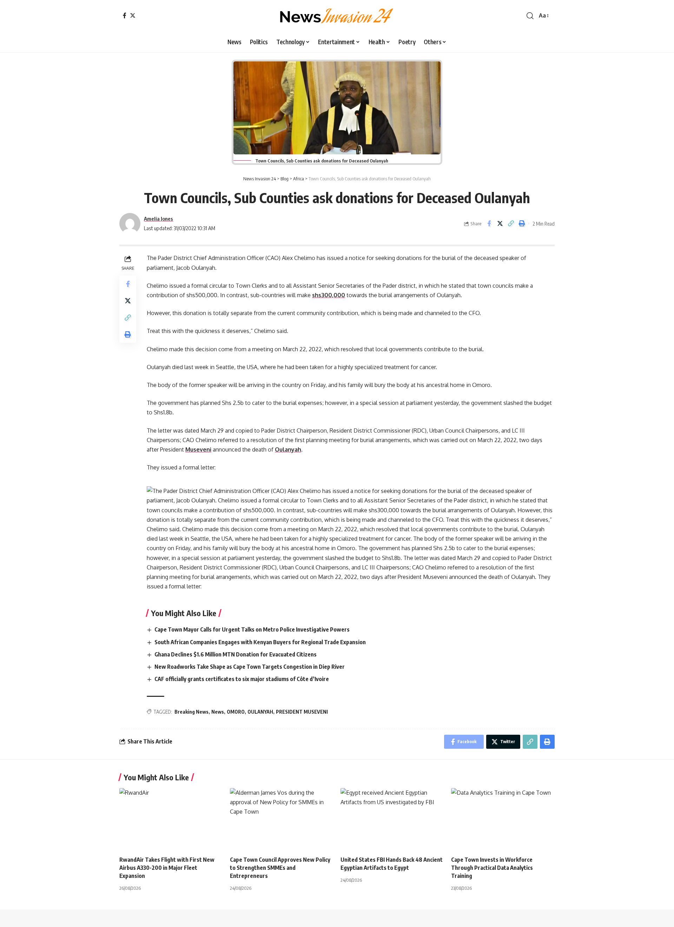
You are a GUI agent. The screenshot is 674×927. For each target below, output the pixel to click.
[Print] (522, 223)
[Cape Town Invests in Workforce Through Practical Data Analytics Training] (503, 819)
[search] (530, 16)
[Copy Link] (511, 223)
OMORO (236, 712)
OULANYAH (260, 712)
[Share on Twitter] (500, 223)
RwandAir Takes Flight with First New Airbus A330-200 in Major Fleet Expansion (166, 867)
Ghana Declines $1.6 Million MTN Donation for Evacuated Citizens (236, 654)
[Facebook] (124, 15)
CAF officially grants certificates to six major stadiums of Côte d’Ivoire (242, 678)
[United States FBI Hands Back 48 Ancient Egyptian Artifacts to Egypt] (392, 819)
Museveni (198, 449)
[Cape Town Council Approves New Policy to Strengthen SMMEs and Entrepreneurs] (281, 819)
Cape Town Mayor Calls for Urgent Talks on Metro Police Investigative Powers (252, 629)
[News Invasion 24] (337, 15)
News (217, 712)
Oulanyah (288, 449)
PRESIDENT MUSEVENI (302, 712)
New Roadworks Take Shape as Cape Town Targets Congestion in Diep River (250, 666)
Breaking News (191, 712)
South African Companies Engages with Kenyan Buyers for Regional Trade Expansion (260, 642)
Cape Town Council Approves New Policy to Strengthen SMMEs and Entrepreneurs (280, 867)
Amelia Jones (158, 218)
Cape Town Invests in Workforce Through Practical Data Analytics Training (492, 867)
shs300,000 (328, 295)
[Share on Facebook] (489, 223)
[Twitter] (132, 15)
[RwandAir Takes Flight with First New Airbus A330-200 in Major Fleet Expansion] (171, 819)
